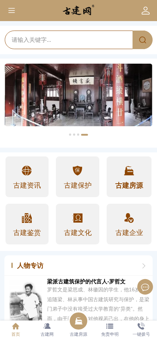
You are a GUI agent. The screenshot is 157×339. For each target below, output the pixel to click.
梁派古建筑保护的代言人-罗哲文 (86, 281)
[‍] (143, 266)
